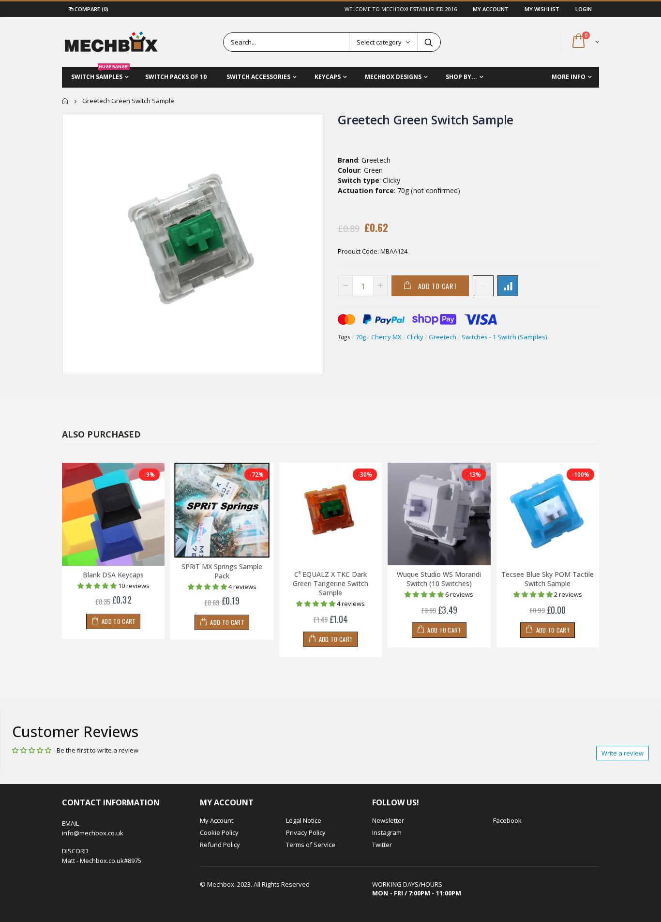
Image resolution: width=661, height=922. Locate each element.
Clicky (415, 337)
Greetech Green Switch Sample (425, 119)
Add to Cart (437, 286)
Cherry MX (386, 337)
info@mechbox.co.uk (92, 833)
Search (428, 42)
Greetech (442, 337)
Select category (379, 42)
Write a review (622, 753)
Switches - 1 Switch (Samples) (504, 337)
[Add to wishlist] (483, 285)
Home (65, 101)
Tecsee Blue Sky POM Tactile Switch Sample (547, 579)
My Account (491, 9)
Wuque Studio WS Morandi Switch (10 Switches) (439, 579)
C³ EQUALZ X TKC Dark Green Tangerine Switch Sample (330, 583)
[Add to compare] (507, 285)
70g (361, 337)
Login (583, 9)
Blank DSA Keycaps (113, 574)
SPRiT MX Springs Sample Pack (221, 571)
